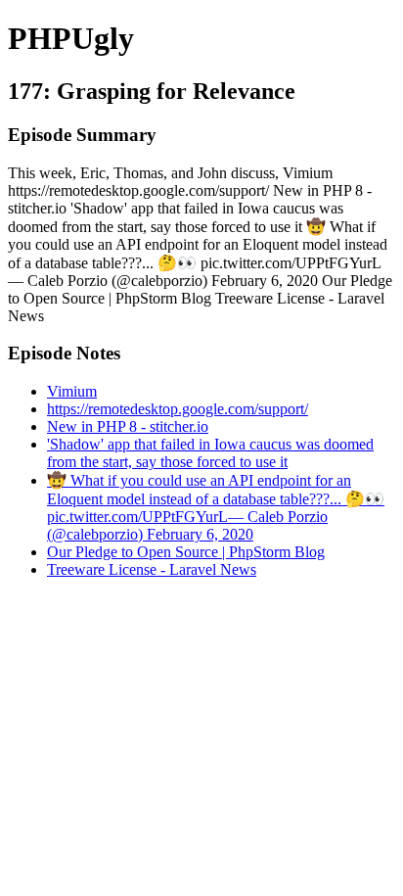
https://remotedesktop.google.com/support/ (177, 409)
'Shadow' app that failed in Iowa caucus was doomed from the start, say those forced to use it (210, 453)
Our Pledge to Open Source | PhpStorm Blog (186, 551)
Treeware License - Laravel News (151, 569)
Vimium (72, 391)
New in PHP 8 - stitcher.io (127, 426)
